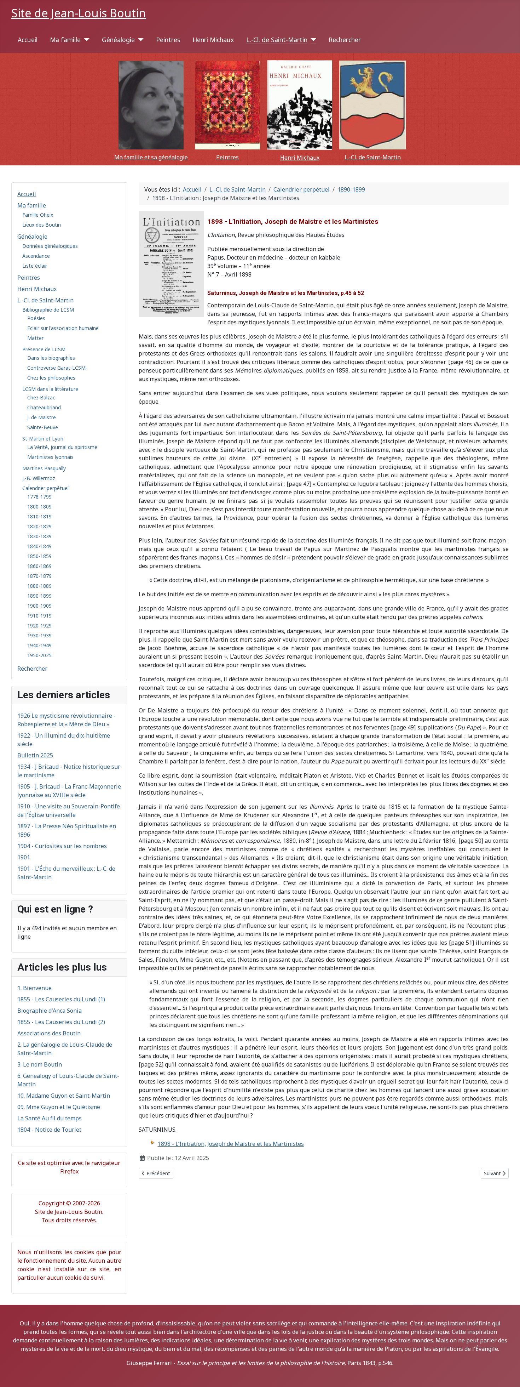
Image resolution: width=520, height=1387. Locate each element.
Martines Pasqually (44, 468)
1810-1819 (39, 516)
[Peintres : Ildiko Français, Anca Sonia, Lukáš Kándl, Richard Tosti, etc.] (227, 105)
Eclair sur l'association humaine (63, 328)
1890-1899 (39, 595)
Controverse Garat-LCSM (56, 367)
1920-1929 (39, 625)
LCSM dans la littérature (50, 389)
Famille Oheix (37, 214)
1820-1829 (39, 526)
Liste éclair (34, 265)
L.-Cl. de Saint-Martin (276, 39)
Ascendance (36, 255)
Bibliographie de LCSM (48, 309)
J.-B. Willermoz (38, 478)
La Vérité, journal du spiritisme (62, 447)
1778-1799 (39, 496)
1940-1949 (39, 645)
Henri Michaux (213, 39)
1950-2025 (39, 655)
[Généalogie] (139, 39)
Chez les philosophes (51, 377)
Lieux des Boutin (41, 224)
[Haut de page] (507, 1373)
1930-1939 (39, 635)
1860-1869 (39, 566)
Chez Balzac (41, 397)
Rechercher (345, 39)
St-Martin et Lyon (42, 438)
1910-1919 (39, 615)
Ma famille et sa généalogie (151, 157)
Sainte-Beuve (42, 427)
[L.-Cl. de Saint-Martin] (311, 39)
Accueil (27, 39)
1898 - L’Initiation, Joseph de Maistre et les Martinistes (231, 1144)
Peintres (168, 39)
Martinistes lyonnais (50, 457)
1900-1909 (39, 605)
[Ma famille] (85, 39)
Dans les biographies (51, 357)
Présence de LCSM (43, 349)
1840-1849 (39, 546)
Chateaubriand (44, 407)
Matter (35, 338)
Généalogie (118, 39)
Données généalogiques (50, 246)
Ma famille (65, 39)
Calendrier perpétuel (45, 488)
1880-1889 (39, 585)
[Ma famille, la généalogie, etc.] (151, 105)
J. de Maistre (41, 417)
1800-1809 (39, 506)
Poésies (36, 318)
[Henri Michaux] (299, 105)
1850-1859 (39, 556)
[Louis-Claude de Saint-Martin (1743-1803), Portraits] (372, 105)
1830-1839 (39, 536)
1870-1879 (39, 576)
